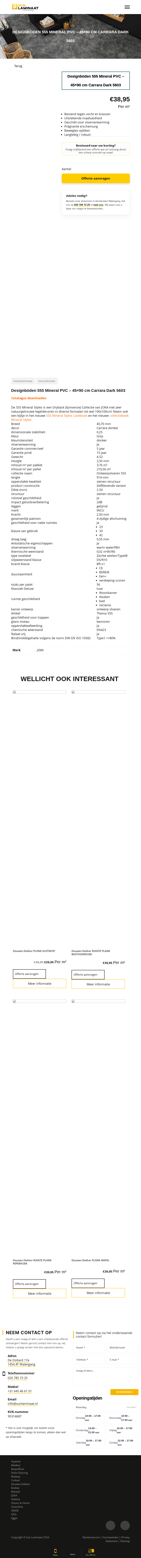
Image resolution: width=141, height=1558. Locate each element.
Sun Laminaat (34, 1537)
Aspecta (15, 1461)
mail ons (98, 204)
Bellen (55, 1555)
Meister (15, 1491)
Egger (14, 1518)
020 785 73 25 (82, 204)
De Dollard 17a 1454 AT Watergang (21, 1362)
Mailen (72, 1554)
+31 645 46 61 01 (20, 1391)
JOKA (40, 650)
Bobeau (15, 1476)
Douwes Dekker (20, 1484)
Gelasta (15, 1499)
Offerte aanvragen (95, 178)
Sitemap (125, 1541)
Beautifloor (17, 1469)
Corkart (15, 1480)
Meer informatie (39, 983)
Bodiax (15, 1488)
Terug (18, 66)
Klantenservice (91, 1537)
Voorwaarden (110, 1537)
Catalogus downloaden (28, 398)
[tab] (23, 381)
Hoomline (17, 1506)
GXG (14, 1514)
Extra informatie (47, 381)
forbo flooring (19, 1472)
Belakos (15, 1465)
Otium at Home (20, 1503)
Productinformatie (22, 381)
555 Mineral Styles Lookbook (66, 415)
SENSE (15, 1510)
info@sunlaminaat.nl (23, 1403)
